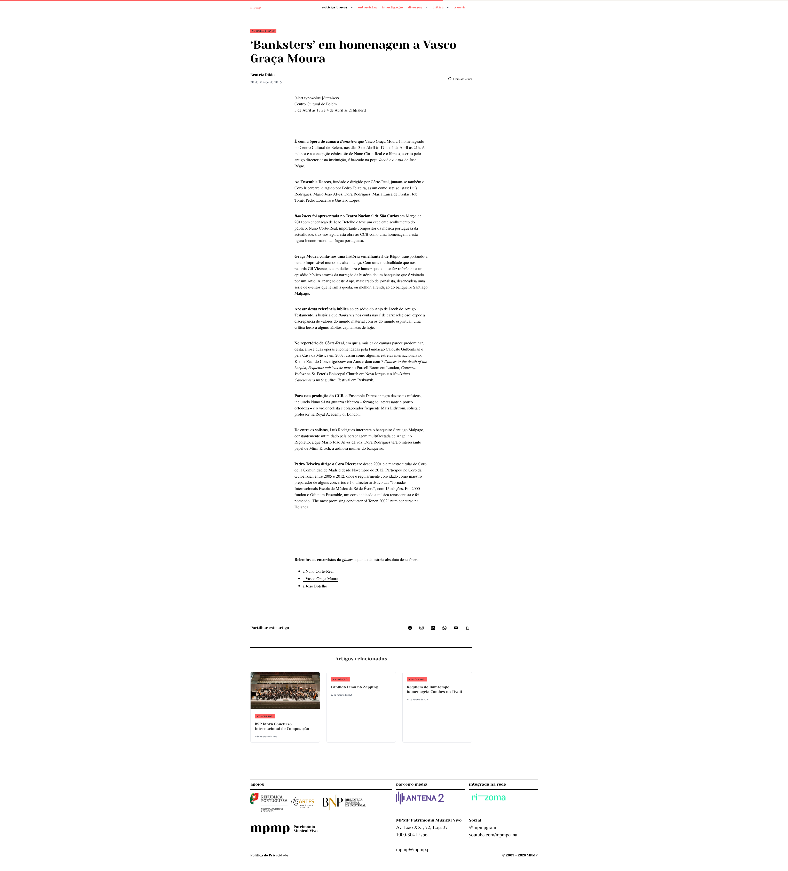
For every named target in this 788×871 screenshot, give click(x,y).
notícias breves (263, 30)
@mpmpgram (482, 827)
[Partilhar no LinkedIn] (433, 627)
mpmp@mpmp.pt (413, 849)
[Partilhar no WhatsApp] (444, 627)
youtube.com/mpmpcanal (494, 834)
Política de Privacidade (269, 855)
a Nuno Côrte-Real (318, 571)
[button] (467, 627)
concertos (417, 679)
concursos (264, 716)
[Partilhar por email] (455, 627)
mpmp (255, 7)
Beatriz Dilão (262, 75)
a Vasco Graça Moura (320, 578)
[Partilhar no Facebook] (410, 627)
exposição (340, 679)
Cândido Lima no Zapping (354, 687)
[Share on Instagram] (421, 627)
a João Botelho (315, 586)
